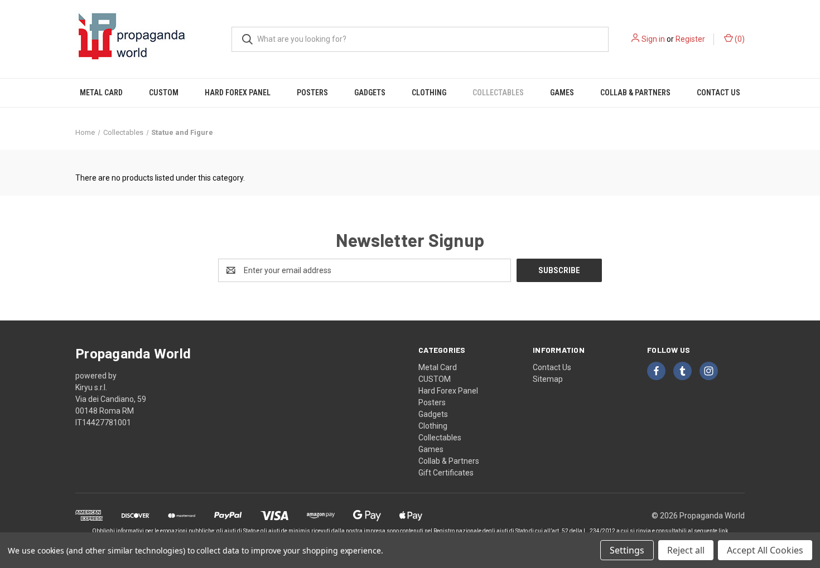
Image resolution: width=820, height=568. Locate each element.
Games (562, 92)
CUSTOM (164, 92)
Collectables (498, 92)
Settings (627, 550)
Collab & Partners (635, 92)
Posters (312, 92)
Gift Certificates (446, 472)
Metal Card (101, 92)
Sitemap (548, 379)
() (739, 39)
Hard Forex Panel (238, 92)
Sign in (653, 39)
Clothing (429, 92)
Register (690, 39)
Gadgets (369, 92)
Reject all (686, 550)
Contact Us (718, 92)
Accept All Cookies (765, 550)
